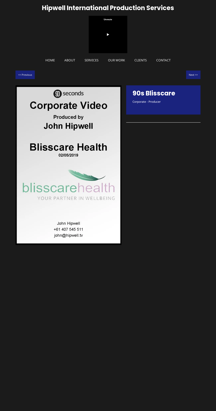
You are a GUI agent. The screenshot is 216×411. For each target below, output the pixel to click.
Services (92, 60)
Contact (163, 60)
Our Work (116, 60)
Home (50, 60)
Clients (140, 60)
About (69, 60)
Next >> (193, 75)
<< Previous (25, 75)
